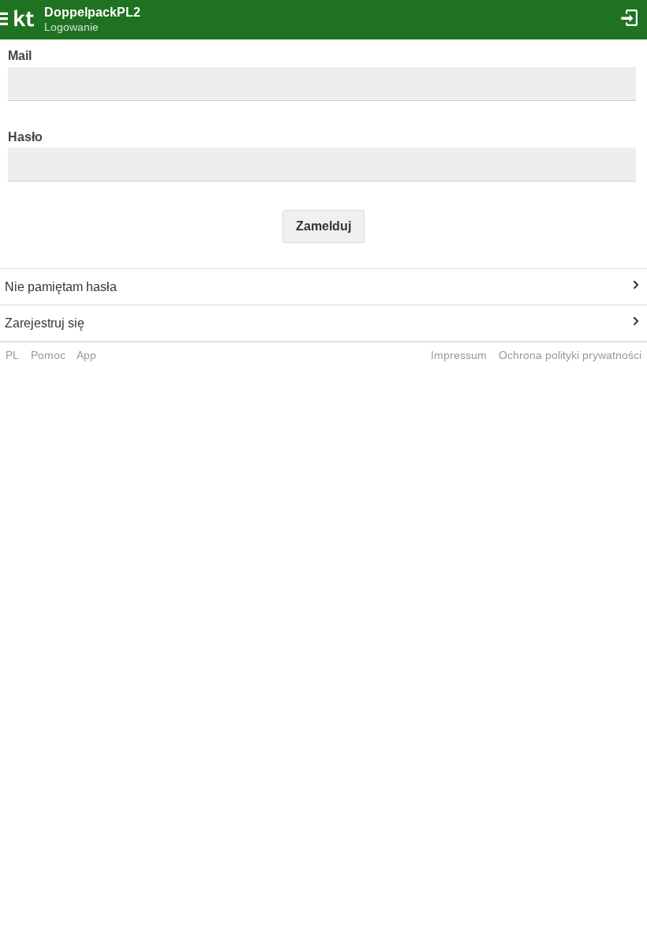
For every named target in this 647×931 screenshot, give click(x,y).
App (86, 355)
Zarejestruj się (44, 323)
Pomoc (48, 355)
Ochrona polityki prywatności (570, 355)
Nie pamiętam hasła (61, 287)
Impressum (459, 355)
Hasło (25, 137)
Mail (20, 55)
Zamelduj (323, 226)
